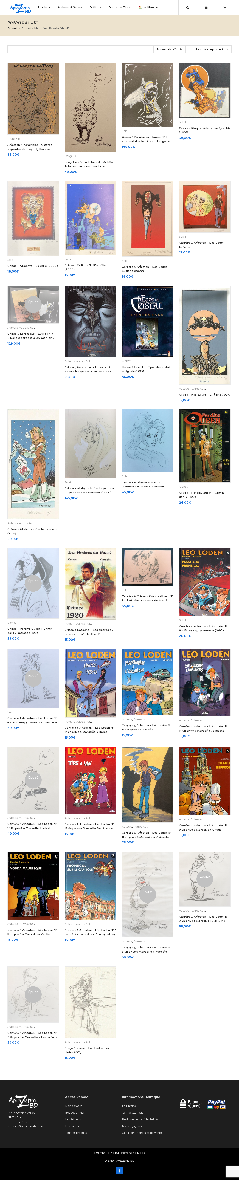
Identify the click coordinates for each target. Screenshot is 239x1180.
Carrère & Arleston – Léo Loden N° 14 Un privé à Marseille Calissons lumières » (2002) (203, 730)
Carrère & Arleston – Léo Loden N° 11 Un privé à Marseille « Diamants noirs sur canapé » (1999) (146, 837)
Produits (44, 7)
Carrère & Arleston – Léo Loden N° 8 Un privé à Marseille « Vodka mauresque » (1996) (32, 934)
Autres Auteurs (29, 327)
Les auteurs (72, 1126)
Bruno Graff (14, 138)
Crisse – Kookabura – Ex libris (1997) (204, 395)
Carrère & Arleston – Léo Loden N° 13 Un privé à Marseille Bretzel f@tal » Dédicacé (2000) (32, 828)
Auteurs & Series (70, 7)
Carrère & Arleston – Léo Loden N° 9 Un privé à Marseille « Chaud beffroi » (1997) (203, 829)
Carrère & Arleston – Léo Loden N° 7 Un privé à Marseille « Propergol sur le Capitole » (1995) (90, 934)
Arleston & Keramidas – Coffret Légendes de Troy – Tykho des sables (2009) (29, 149)
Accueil (12, 28)
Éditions (95, 7)
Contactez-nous (132, 1112)
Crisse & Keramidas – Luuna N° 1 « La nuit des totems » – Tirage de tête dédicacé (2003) (146, 141)
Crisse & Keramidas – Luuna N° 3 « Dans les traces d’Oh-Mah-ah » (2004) (88, 372)
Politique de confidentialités (140, 1119)
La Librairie (150, 7)
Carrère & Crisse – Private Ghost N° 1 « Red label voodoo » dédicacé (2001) (147, 600)
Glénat (126, 361)
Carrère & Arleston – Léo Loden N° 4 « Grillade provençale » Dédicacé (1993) (32, 722)
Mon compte (73, 1106)
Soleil (125, 131)
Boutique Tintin (119, 7)
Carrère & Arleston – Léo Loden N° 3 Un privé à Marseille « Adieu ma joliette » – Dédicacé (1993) (203, 921)
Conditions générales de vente (142, 1133)
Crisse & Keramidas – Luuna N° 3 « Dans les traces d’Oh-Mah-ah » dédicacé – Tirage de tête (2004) (31, 338)
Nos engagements (134, 1126)
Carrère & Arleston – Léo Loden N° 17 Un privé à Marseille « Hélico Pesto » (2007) (89, 732)
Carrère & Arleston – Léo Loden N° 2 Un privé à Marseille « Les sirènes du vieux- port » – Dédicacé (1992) (32, 1037)
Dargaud (70, 156)
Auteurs (12, 327)
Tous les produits (76, 1133)
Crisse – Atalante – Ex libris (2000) (32, 266)
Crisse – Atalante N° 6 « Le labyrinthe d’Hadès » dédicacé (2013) (143, 487)
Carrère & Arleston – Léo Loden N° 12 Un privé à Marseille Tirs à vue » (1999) (89, 828)
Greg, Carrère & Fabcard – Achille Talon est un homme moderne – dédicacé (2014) (89, 166)
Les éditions (73, 1119)
